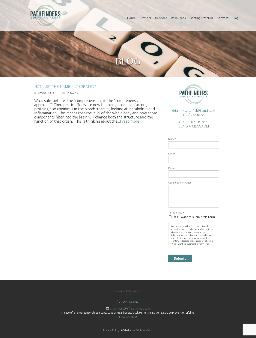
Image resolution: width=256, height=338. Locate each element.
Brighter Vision (144, 330)
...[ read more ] (129, 121)
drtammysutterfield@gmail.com (193, 110)
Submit (180, 258)
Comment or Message (180, 182)
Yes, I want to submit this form (194, 217)
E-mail (172, 153)
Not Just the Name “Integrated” (65, 86)
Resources (178, 18)
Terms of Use (176, 212)
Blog (235, 18)
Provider (145, 18)
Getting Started (201, 18)
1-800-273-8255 (128, 316)
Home (131, 18)
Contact (223, 18)
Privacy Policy (111, 330)
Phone (171, 168)
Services (161, 18)
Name (172, 139)
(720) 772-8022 (193, 114)
